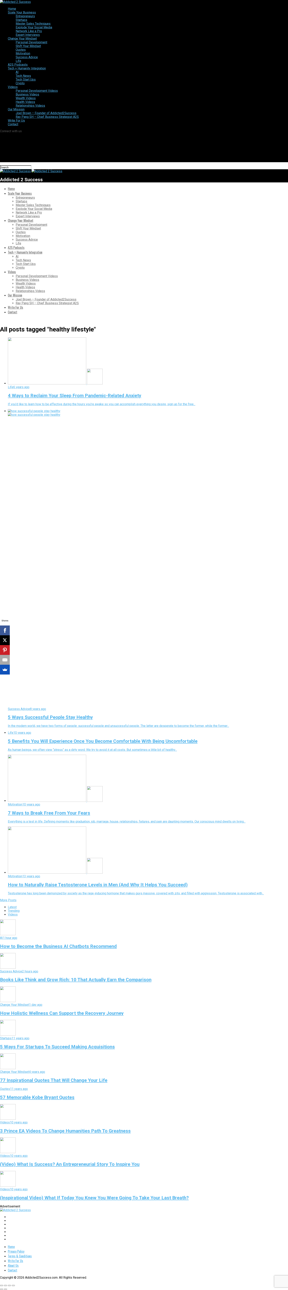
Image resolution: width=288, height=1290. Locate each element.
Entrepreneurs (25, 16)
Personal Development (31, 42)
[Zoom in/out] (13, 1285)
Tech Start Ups (26, 79)
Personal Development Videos (37, 91)
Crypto (20, 83)
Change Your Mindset (22, 38)
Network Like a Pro (29, 31)
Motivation (23, 53)
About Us (13, 1265)
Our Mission (16, 109)
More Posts (8, 900)
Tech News (23, 76)
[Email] (5, 660)
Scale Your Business (22, 12)
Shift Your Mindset (28, 46)
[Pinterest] (5, 650)
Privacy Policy (16, 1251)
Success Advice (27, 57)
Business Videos (27, 94)
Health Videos (25, 102)
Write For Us (16, 120)
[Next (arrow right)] (5, 1289)
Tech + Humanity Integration (27, 68)
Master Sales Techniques (33, 23)
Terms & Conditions (20, 1256)
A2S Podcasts (18, 64)
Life (18, 61)
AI (17, 72)
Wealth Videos (26, 98)
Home (12, 9)
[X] (5, 640)
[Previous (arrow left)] (1, 1289)
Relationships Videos (30, 105)
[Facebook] (5, 630)
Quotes (21, 50)
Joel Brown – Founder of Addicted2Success (46, 113)
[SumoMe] (5, 670)
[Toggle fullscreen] (9, 1285)
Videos (13, 87)
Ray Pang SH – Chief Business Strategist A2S (47, 117)
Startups (21, 20)
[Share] (5, 1285)
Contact (13, 124)
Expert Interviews (28, 35)
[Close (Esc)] (1, 1285)
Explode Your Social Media (34, 27)
